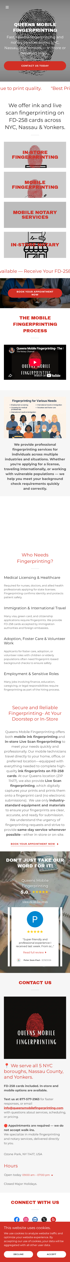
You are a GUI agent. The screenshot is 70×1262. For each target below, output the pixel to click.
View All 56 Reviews (35, 901)
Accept (51, 1254)
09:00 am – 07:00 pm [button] (36, 1175)
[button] (8, 7)
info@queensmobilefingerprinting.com (33, 1108)
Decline (19, 1254)
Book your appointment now (35, 293)
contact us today (35, 65)
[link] (35, 952)
